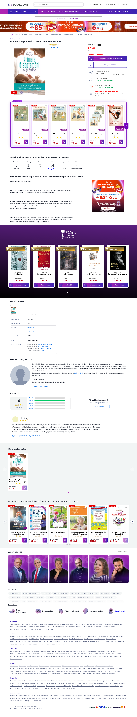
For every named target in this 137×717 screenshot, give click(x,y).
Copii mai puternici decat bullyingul (20, 671)
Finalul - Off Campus (80, 668)
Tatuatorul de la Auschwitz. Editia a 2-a (83, 686)
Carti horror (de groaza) (60, 593)
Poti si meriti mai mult (89, 673)
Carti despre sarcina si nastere (66, 597)
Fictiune (77, 624)
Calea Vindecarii (117, 671)
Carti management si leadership (105, 597)
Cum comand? (54, 695)
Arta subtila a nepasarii (102, 686)
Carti (42, 350)
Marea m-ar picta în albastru (63, 651)
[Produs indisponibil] (24, 488)
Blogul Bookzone (121, 698)
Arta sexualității (14, 683)
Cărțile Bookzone (15, 624)
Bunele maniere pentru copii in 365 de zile (58, 686)
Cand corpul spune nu (43, 681)
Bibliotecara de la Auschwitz (30, 688)
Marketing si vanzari (109, 626)
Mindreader (87, 656)
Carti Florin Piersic (119, 641)
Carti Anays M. (78, 641)
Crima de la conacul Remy (39, 671)
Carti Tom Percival (26, 641)
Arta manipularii (81, 681)
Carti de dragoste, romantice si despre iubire (84, 593)
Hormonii (68, 656)
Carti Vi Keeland (15, 641)
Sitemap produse (108, 695)
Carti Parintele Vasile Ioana (97, 601)
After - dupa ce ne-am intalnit (70, 666)
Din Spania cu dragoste (17, 668)
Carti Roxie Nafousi (90, 636)
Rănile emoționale (15, 688)
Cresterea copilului (45, 348)
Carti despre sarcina (58, 626)
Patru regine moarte (67, 668)
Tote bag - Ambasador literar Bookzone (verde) (51, 656)
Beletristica (43, 624)
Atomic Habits (41, 686)
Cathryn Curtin (15, 39)
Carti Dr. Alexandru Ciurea (78, 601)
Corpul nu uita (72, 681)
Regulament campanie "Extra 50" (20, 695)
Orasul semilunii (44, 666)
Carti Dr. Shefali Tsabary (76, 639)
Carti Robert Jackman (46, 639)
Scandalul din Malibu (42, 668)
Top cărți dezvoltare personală (68, 11)
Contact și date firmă (69, 698)
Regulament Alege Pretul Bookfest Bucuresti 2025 (25, 698)
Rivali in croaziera (30, 668)
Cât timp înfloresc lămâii (80, 651)
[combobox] (55, 5)
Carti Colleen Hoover (38, 641)
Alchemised (68, 274)
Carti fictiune (46, 593)
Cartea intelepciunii (30, 686)
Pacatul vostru (117, 656)
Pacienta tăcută (114, 686)
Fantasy (12, 626)
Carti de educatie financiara (73, 626)
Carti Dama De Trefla (107, 641)
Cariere (117, 11)
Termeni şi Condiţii (120, 695)
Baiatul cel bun (59, 671)
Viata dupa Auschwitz (16, 681)
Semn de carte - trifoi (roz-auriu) (77, 653)
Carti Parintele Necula (60, 601)
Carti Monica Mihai (99, 639)
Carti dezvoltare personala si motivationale (61, 624)
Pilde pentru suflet (77, 656)
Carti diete (50, 597)
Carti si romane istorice (34, 629)
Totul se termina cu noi (64, 683)
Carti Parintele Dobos (77, 636)
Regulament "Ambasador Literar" (51, 698)
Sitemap (98, 695)
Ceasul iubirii (14, 666)
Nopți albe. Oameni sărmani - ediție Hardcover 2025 (25, 653)
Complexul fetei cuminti (87, 666)
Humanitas (40, 169)
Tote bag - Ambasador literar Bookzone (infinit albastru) (104, 653)
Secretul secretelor (44, 274)
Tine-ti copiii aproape (16, 673)
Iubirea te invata (91, 681)
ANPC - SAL (18, 700)
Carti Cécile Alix (95, 641)
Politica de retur (77, 695)
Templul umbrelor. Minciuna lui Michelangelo (37, 673)
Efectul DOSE (92, 651)
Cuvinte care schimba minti (59, 681)
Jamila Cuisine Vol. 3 (57, 673)
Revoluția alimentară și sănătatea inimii (21, 651)
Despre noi (80, 698)
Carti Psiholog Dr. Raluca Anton (19, 639)
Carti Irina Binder (111, 639)
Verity (121, 686)
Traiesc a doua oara (55, 666)
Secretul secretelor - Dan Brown (105, 673)
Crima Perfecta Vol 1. (30, 681)
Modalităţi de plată (89, 695)
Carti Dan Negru (88, 639)
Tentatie (84, 671)
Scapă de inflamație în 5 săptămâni (44, 651)
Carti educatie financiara (85, 597)
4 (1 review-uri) (54, 47)
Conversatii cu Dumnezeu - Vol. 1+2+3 (31, 683)
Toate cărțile (35, 624)
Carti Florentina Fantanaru (104, 636)
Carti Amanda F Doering (53, 641)
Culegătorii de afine (16, 659)
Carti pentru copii (46, 601)
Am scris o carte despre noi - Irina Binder (100, 671)
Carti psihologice (15, 597)
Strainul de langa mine (118, 683)
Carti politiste (105, 593)
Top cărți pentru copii (89, 11)
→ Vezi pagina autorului (40, 386)
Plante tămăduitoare (30, 656)
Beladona (51, 671)
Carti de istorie (32, 601)
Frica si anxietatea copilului (114, 668)
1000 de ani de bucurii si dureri (104, 666)
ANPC (12, 700)
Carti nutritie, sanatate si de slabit (33, 597)
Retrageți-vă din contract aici (32, 700)
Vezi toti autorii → (123, 552)
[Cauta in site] (82, 5)
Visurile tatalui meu (32, 666)
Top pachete (26, 624)
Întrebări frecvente (42, 695)
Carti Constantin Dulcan (115, 601)
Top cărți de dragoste (48, 11)
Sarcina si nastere (43, 346)
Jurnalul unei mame (58, 532)
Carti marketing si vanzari (17, 601)
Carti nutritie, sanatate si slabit (37, 626)
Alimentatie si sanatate (45, 344)
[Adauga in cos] (26, 142)
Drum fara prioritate (55, 688)
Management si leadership (18, 629)
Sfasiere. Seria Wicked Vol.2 (72, 671)
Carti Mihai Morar (34, 639)
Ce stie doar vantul (47, 653)
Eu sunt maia (22, 666)
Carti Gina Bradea (118, 636)
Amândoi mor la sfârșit (16, 686)
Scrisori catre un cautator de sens (102, 656)
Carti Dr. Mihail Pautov (44, 644)
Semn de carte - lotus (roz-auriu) (106, 651)
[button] (126, 126)
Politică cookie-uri (90, 698)
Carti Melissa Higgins (67, 641)
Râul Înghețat (19, 274)
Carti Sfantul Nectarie (57, 644)
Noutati (110, 11)
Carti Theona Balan (31, 644)
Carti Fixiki (86, 641)
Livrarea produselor (65, 695)
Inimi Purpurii (102, 668)
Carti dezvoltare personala (31, 593)
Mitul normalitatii (92, 668)
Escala (117, 681)
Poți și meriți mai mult (93, 274)
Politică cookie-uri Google (106, 698)
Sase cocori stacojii (55, 668)
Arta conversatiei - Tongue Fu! (102, 683)
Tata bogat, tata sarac (50, 683)
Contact (126, 11)
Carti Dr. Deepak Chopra (17, 644)
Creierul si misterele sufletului (73, 673)
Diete (48, 626)
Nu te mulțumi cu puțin (60, 653)
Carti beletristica (15, 593)
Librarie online (11, 34)
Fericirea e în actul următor (118, 274)
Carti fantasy (116, 593)
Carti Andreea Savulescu (61, 639)
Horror (83, 624)
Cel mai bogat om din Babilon (105, 681)
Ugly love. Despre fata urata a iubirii (82, 683)
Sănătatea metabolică (16, 656)
